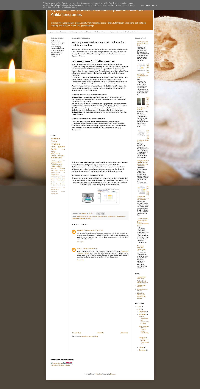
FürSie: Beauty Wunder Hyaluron (142, 281)
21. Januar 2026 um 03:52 (89, 248)
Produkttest (62, 185)
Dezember (142, 312)
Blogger (112, 374)
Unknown (80, 230)
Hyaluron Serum (100, 32)
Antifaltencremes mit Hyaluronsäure (87, 216)
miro (78, 248)
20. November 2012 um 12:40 (93, 230)
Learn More (145, 5)
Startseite (100, 333)
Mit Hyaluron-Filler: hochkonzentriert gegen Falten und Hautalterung (143, 163)
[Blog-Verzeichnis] (67, 363)
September (142, 350)
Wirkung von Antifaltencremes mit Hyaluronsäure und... (144, 340)
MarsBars (99, 374)
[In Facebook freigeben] (103, 214)
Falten (52, 180)
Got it (154, 5)
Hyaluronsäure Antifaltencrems (116, 216)
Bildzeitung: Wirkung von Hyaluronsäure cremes (141, 295)
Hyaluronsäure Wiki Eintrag (141, 277)
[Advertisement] (100, 313)
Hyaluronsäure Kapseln (58, 183)
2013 (139, 306)
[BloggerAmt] (57, 363)
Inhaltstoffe (76, 218)
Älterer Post (124, 333)
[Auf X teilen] (101, 214)
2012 (139, 309)
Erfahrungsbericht (55, 176)
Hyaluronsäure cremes (56, 167)
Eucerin (63, 176)
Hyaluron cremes (102, 216)
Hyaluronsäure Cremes (57, 32)
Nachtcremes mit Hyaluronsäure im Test (142, 43)
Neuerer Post (76, 333)
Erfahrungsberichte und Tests (80, 32)
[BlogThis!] (99, 214)
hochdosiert (54, 191)
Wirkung (88, 218)
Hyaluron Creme (116, 32)
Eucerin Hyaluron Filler (58, 178)
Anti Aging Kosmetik (58, 170)
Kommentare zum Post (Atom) (88, 336)
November (142, 314)
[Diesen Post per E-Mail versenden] (97, 214)
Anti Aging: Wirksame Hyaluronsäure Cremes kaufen (142, 248)
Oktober (141, 347)
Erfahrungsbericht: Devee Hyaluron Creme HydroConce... (144, 330)
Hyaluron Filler (130, 32)
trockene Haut (54, 193)
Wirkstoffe (82, 218)
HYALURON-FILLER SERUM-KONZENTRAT (58, 156)
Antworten (80, 242)
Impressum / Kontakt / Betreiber (60, 365)
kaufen (63, 191)
